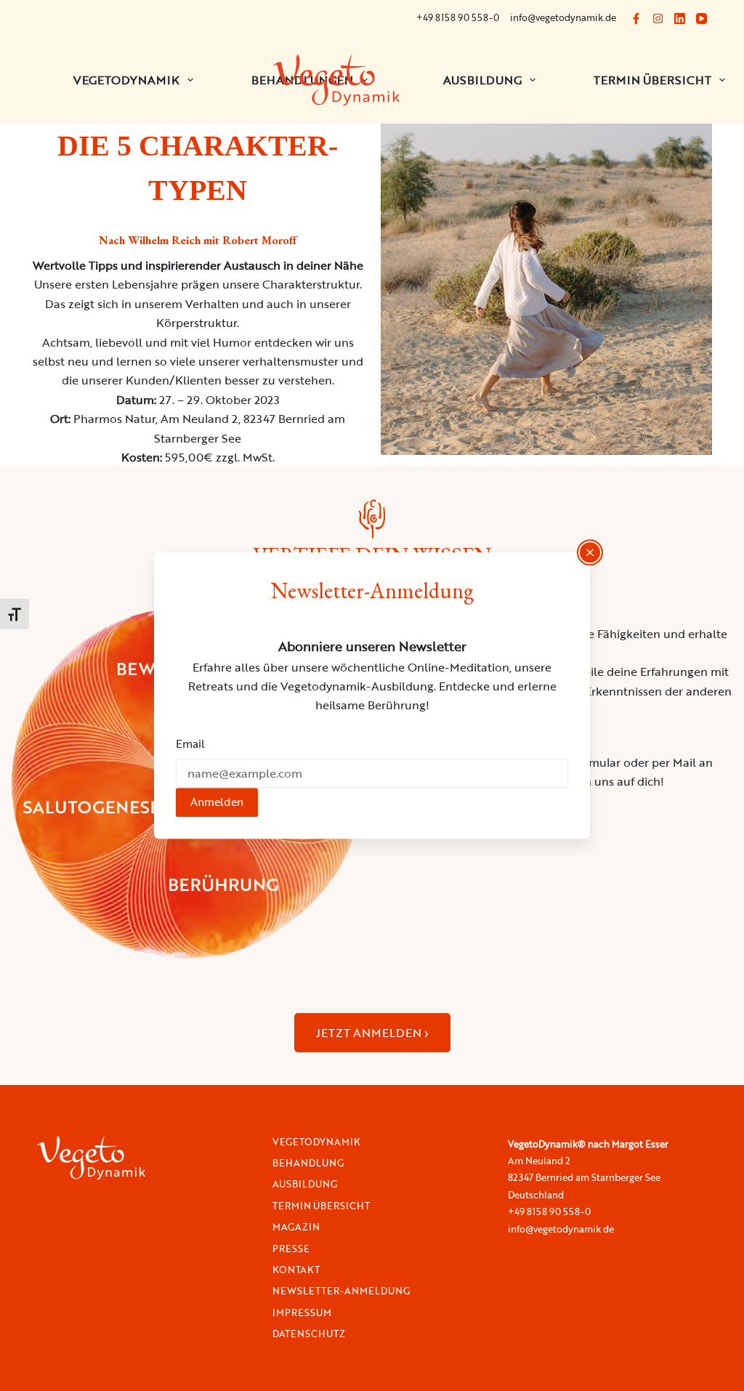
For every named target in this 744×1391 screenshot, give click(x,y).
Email (190, 744)
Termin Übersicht (321, 1206)
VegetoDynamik (316, 1142)
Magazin (296, 1227)
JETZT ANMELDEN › (372, 1032)
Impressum (301, 1313)
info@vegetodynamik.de (563, 17)
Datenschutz (308, 1334)
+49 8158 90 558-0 (457, 17)
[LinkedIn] (679, 18)
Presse (291, 1249)
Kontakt (296, 1270)
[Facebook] (636, 18)
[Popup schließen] (590, 552)
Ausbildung (482, 80)
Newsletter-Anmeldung (341, 1291)
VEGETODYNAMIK (126, 80)
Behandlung (308, 1163)
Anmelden (216, 802)
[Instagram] (657, 18)
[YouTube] (701, 18)
